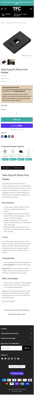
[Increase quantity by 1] (16, 113)
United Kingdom (16, 366)
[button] (17, 314)
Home (3, 23)
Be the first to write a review (16, 314)
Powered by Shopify (17, 391)
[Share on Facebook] (2, 136)
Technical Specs (18, 168)
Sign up (26, 348)
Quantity (3, 109)
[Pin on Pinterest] (12, 136)
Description (6, 168)
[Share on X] (5, 136)
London (20, 14)
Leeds (24, 14)
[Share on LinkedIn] (9, 136)
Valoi (4, 76)
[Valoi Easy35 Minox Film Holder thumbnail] (4, 62)
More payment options (17, 130)
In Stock (3, 81)
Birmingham (17, 15)
